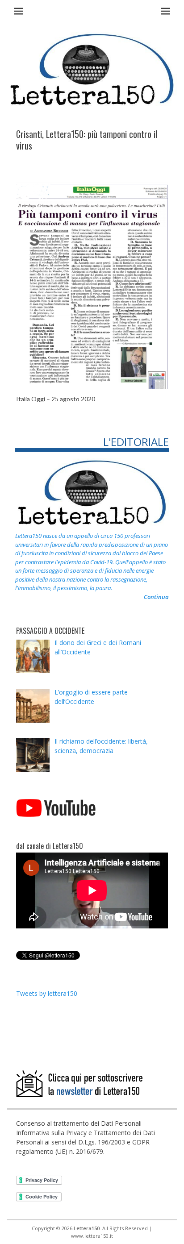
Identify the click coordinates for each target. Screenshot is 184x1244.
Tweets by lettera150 (46, 993)
